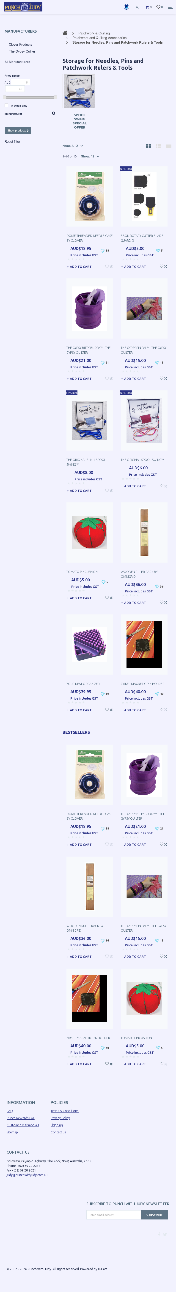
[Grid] (148, 145)
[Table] (168, 145)
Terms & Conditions (65, 1111)
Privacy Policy (60, 1118)
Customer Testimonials (23, 1125)
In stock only (19, 106)
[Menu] (170, 7)
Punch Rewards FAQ (21, 1118)
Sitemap (12, 1132)
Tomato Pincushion (82, 572)
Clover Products (20, 44)
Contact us (58, 1132)
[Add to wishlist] (107, 266)
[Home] (23, 11)
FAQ (10, 1111)
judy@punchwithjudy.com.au (27, 1175)
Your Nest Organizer (83, 684)
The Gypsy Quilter (22, 51)
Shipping (57, 1125)
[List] (158, 145)
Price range (12, 75)
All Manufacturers (17, 61)
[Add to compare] (111, 266)
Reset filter (12, 141)
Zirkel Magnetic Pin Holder (142, 684)
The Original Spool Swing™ (142, 460)
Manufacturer (13, 114)
